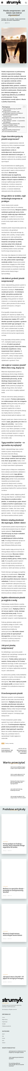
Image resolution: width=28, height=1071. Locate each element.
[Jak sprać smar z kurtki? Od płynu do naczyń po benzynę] (14, 959)
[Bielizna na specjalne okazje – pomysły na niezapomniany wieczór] (14, 871)
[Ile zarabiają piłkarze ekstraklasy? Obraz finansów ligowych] (4, 1064)
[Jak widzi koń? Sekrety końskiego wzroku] (5, 790)
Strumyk (3, 19)
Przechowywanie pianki (10, 131)
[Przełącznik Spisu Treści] (23, 106)
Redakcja (4, 850)
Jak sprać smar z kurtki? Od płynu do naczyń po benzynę (13, 977)
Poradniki (12, 19)
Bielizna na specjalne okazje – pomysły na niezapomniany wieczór (13, 890)
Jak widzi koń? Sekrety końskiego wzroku (16, 789)
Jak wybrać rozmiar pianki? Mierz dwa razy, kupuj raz (14, 118)
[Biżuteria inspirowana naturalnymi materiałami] (14, 916)
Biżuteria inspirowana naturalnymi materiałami (12, 934)
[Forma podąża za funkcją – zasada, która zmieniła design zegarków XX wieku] (14, 826)
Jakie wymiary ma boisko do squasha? (16, 1058)
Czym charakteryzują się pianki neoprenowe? (12, 109)
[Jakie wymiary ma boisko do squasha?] (4, 1058)
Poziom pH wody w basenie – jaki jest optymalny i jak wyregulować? (17, 782)
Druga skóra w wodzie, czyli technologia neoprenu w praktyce (13, 112)
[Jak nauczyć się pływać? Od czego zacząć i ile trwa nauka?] (5, 797)
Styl (8, 19)
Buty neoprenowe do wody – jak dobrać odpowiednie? (22, 752)
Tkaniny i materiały (9, 743)
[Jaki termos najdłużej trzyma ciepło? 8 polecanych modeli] (5, 768)
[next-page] (15, 990)
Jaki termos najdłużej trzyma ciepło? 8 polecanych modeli (17, 767)
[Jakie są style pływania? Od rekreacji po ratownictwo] (5, 775)
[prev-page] (12, 990)
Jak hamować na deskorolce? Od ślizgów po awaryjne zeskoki (17, 1051)
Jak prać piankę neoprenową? (11, 129)
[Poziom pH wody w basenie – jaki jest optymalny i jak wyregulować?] (5, 782)
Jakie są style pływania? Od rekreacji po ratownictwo (17, 775)
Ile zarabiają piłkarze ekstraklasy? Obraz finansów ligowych (16, 1065)
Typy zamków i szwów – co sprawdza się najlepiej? (14, 121)
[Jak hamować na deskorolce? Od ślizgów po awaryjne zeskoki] (4, 1052)
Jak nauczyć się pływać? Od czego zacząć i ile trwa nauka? (18, 797)
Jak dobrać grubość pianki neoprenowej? (10, 115)
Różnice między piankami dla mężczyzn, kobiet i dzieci (11, 124)
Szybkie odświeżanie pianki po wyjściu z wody (14, 127)
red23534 (5, 981)
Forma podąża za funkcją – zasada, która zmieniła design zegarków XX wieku (14, 845)
